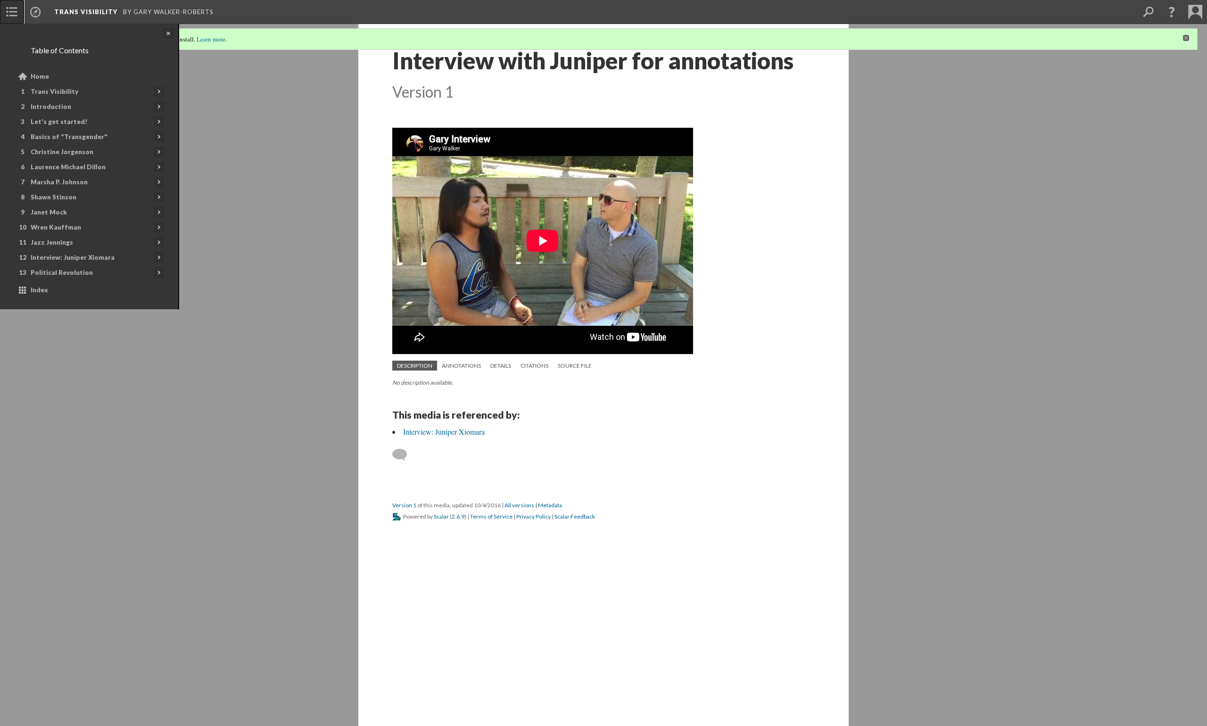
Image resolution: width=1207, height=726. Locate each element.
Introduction (51, 106)
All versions (519, 505)
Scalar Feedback (574, 516)
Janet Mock (49, 212)
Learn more (211, 39)
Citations (534, 365)
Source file (575, 365)
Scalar (441, 516)
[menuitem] (12, 12)
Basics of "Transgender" (69, 136)
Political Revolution (62, 272)
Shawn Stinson (53, 197)
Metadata (550, 505)
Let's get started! (59, 121)
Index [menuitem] (39, 290)
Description (414, 365)
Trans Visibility (54, 91)
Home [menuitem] (40, 76)
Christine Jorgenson (62, 152)
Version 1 (404, 505)
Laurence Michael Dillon (68, 167)
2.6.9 (458, 516)
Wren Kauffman (56, 227)
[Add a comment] (403, 455)
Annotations (461, 365)
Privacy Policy (533, 516)
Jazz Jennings (52, 242)
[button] (1171, 12)
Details (500, 365)
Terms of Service (491, 516)
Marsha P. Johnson (59, 182)
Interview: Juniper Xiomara (73, 257)
